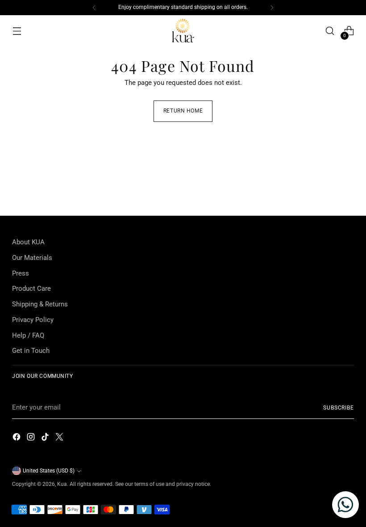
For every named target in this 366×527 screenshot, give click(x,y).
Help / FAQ (28, 335)
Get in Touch (31, 351)
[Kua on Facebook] (17, 438)
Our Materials (32, 258)
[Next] (272, 7)
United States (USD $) (49, 471)
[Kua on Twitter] (60, 438)
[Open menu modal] (17, 31)
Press (20, 273)
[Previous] (94, 7)
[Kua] (183, 31)
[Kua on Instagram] (31, 438)
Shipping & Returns (40, 304)
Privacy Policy (33, 320)
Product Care (31, 288)
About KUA (28, 242)
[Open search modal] (330, 31)
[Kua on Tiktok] (46, 438)
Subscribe (338, 408)
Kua (62, 484)
